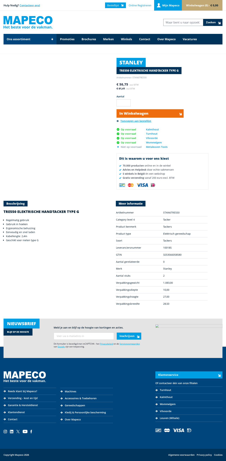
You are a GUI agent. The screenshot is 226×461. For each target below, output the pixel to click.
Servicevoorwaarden (130, 343)
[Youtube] (25, 431)
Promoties (67, 39)
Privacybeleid (106, 343)
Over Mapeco (166, 39)
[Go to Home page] (28, 22)
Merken (108, 39)
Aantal (120, 96)
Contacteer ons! (30, 5)
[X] (18, 431)
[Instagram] (5, 431)
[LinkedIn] (11, 431)
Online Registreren (140, 5)
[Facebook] (31, 431)
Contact (144, 39)
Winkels (126, 39)
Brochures (89, 39)
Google (61, 346)
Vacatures (190, 39)
